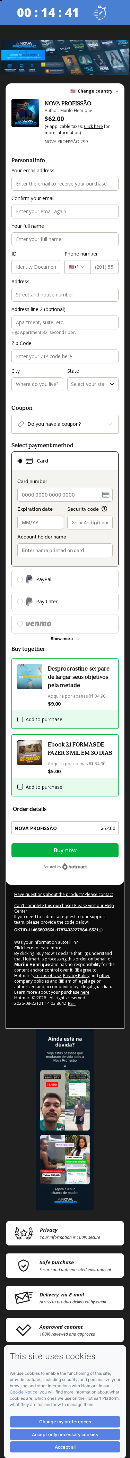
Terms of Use (47, 975)
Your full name (27, 226)
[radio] (20, 461)
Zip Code (21, 343)
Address (20, 281)
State (73, 371)
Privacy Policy (76, 975)
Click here (93, 126)
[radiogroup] (65, 542)
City (15, 371)
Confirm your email (32, 198)
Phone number (81, 253)
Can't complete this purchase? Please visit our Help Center (64, 908)
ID (14, 253)
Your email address (32, 170)
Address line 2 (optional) (38, 309)
